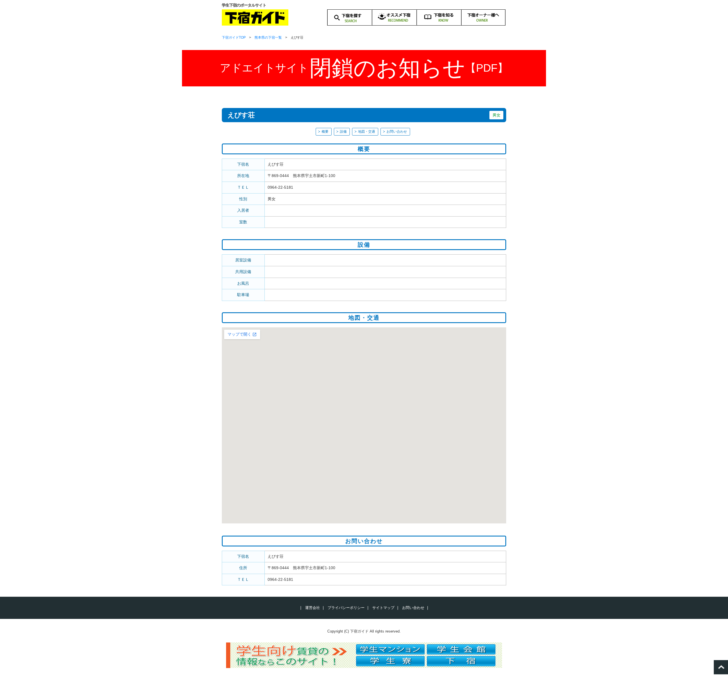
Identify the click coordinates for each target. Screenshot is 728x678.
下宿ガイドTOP (234, 37)
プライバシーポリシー (346, 608)
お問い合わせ (396, 132)
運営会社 (312, 608)
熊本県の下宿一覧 (268, 37)
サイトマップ (383, 608)
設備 (343, 132)
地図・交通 (366, 132)
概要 (325, 132)
